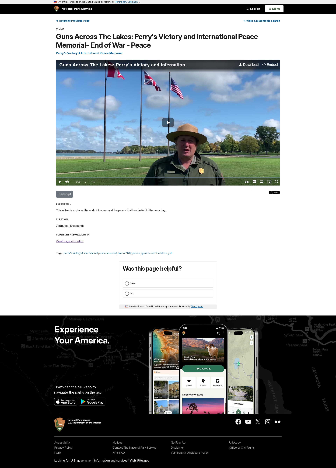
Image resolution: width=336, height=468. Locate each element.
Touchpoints (197, 306)
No (132, 293)
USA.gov (235, 442)
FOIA (57, 452)
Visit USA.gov (139, 460)
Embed (272, 65)
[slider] (168, 177)
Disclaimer (177, 447)
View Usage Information (69, 241)
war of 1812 (124, 253)
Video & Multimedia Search (263, 20)
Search (254, 8)
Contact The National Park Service (134, 447)
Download (251, 65)
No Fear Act (178, 442)
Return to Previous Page (74, 20)
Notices (117, 442)
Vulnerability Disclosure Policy (190, 452)
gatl (170, 253)
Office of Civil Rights (242, 447)
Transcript (64, 194)
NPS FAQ (119, 452)
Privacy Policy (63, 447)
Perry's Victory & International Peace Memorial (89, 53)
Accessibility (62, 442)
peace (136, 253)
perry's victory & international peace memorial (90, 253)
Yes (132, 283)
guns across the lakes (154, 253)
